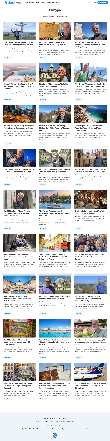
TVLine (38, 429)
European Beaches (48, 16)
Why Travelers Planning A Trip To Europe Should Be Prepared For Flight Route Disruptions (90, 385)
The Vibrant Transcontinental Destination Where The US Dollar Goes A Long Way (54, 213)
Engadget (25, 429)
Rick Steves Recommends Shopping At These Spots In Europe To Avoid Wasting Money (90, 342)
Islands (76, 429)
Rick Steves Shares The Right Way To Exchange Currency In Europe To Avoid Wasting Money (90, 44)
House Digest (62, 429)
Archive (52, 418)
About (46, 418)
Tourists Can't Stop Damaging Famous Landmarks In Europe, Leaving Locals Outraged (18, 385)
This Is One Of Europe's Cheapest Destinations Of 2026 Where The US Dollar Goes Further (53, 257)
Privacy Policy (61, 418)
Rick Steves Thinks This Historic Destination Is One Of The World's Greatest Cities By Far (88, 298)
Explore (43, 429)
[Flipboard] (92, 2)
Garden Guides (52, 429)
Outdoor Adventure (53, 2)
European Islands (62, 16)
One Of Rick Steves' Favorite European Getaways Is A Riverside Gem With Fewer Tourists (18, 342)
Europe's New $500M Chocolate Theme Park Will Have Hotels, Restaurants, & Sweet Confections (54, 385)
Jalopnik (31, 429)
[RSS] (95, 2)
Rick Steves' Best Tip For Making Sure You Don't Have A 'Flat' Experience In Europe (89, 257)
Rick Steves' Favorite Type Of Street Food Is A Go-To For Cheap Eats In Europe (53, 44)
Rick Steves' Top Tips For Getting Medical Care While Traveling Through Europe (54, 128)
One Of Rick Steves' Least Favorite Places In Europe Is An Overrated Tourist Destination (17, 213)
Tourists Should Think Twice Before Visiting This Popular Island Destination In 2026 (54, 342)
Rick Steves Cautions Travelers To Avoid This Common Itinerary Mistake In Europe (54, 171)
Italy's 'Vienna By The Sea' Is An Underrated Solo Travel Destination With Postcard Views (17, 298)
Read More (7, 57)
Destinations (29, 2)
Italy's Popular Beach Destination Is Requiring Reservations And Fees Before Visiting (89, 128)
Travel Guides (40, 2)
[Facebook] (89, 2)
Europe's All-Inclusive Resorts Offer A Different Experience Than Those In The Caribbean (19, 86)
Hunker (70, 429)
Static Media (44, 421)
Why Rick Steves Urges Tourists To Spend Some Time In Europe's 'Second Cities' (18, 257)
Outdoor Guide (83, 429)
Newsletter (103, 2)
